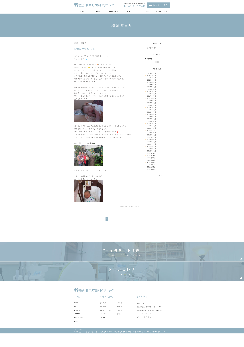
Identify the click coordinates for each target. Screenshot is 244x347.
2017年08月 (151, 94)
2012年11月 (151, 130)
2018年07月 (151, 91)
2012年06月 (151, 139)
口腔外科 (102, 317)
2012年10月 (151, 132)
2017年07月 (151, 96)
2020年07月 (151, 78)
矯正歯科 (119, 306)
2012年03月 (151, 146)
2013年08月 (151, 110)
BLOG (76, 321)
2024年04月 (151, 73)
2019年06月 (151, 82)
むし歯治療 (103, 303)
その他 (119, 314)
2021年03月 (151, 75)
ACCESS (145, 11)
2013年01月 (151, 126)
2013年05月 (151, 116)
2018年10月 (151, 87)
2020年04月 (151, 80)
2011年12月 (151, 153)
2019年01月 (151, 84)
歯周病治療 (103, 306)
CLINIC (76, 306)
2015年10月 (151, 105)
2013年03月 (151, 121)
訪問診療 (119, 310)
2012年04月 (151, 144)
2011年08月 (151, 162)
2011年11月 (151, 155)
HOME (82, 11)
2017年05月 (151, 100)
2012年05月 (151, 142)
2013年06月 (151, 114)
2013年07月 (151, 112)
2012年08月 (151, 135)
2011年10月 (151, 158)
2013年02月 (151, 123)
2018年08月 (151, 89)
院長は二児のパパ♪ (85, 49)
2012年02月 (151, 148)
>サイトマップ (78, 329)
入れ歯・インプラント (106, 310)
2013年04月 (151, 119)
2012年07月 (151, 137)
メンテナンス (104, 314)
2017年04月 (151, 103)
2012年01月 (151, 151)
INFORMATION (78, 317)
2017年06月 (151, 98)
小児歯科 (119, 303)
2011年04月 (151, 169)
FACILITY (130, 11)
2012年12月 (151, 128)
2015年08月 (151, 107)
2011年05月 (151, 167)
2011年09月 (151, 160)
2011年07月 (151, 164)
